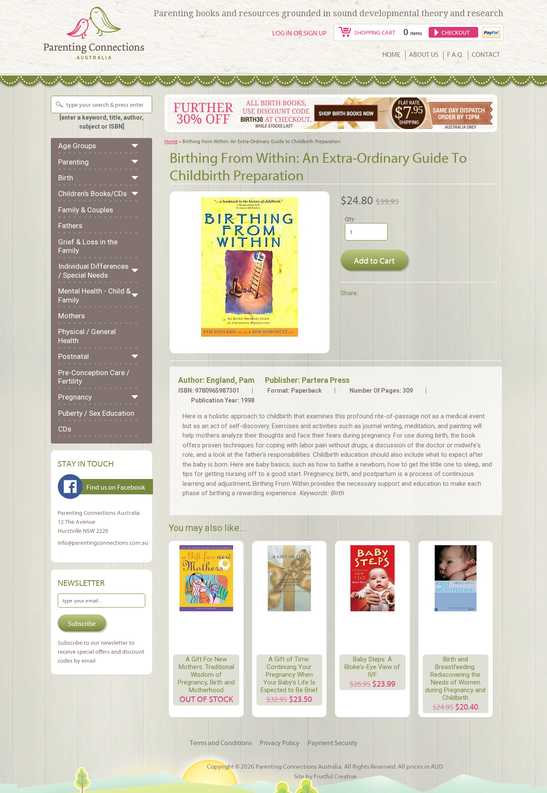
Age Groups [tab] (77, 145)
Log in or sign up (299, 33)
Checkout (455, 32)
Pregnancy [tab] (75, 397)
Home (391, 55)
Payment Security (333, 742)
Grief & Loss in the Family (88, 246)
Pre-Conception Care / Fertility (93, 376)
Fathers (70, 225)
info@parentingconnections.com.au (103, 542)
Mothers (71, 315)
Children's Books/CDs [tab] (92, 193)
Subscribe (82, 623)
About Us (423, 55)
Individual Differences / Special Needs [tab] (93, 270)
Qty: (350, 218)
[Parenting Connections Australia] (94, 54)
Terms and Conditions (221, 742)
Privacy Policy (280, 742)
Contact (486, 55)
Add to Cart (374, 260)
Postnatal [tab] (73, 356)
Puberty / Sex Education (96, 413)
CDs (64, 429)
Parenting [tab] (73, 162)
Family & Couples (85, 210)
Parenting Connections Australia (298, 766)
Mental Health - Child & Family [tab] (94, 295)
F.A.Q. (455, 55)
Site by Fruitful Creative (325, 776)
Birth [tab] (65, 177)
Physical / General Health (87, 335)
